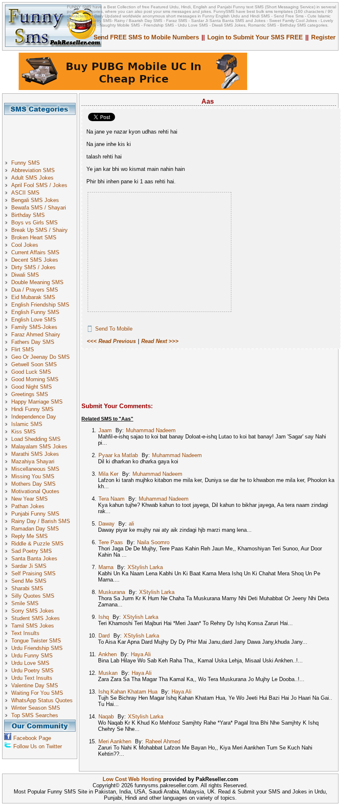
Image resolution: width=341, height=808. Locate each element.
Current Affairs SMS (35, 252)
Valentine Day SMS (34, 685)
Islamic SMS (26, 424)
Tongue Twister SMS (36, 641)
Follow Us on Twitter (37, 746)
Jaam (105, 430)
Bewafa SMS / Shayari (38, 207)
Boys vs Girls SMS (34, 222)
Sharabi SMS (27, 588)
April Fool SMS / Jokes (39, 185)
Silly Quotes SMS (32, 596)
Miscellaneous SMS (35, 469)
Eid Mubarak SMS (33, 297)
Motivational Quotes (35, 491)
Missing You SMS (32, 476)
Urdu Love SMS (30, 663)
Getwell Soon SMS (34, 364)
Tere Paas (110, 542)
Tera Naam (111, 499)
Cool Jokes (24, 245)
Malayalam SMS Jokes (39, 446)
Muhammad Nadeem (151, 430)
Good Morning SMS (35, 379)
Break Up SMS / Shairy (39, 230)
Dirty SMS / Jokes (33, 267)
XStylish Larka (145, 567)
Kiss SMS (23, 431)
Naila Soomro (153, 542)
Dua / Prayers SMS (34, 290)
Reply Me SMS (29, 536)
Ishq (103, 617)
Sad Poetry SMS (31, 551)
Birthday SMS (28, 215)
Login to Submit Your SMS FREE (255, 37)
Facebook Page (32, 738)
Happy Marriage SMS (37, 402)
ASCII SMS (25, 193)
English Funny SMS (35, 312)
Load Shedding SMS (36, 439)
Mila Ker (108, 474)
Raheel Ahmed (162, 741)
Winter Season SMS (35, 708)
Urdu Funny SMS (32, 655)
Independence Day (33, 417)
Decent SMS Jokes (34, 260)
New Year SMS (29, 499)
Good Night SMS (31, 387)
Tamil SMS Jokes (32, 626)
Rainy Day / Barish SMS (40, 521)
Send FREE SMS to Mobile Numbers (146, 37)
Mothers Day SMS (33, 484)
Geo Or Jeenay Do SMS (40, 357)
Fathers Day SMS (32, 342)
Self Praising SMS (33, 573)
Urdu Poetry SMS (32, 670)
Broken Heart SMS (33, 237)
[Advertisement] (43, 133)
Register (323, 37)
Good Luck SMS (31, 372)
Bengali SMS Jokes (35, 200)
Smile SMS (25, 603)
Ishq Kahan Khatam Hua (127, 692)
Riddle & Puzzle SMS (37, 543)
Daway (106, 524)
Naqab (106, 716)
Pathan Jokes (27, 506)
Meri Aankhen (114, 741)
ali (131, 524)
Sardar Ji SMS (29, 566)
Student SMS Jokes (35, 618)
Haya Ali (141, 654)
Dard (104, 636)
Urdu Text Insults (31, 678)
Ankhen (107, 654)
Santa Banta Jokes (34, 558)
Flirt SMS (22, 349)
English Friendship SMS (40, 305)
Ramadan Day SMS (35, 529)
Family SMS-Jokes (34, 327)
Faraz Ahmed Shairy (35, 334)
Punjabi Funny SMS (35, 514)
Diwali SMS (25, 275)
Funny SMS (25, 163)
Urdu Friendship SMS (37, 648)
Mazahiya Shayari (32, 461)
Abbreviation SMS (33, 170)
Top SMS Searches (34, 715)
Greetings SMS (29, 394)
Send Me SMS (29, 581)
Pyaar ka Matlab (118, 455)
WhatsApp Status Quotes (42, 700)
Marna (105, 567)
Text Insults (25, 633)
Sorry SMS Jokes (32, 611)
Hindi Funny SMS (32, 409)
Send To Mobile (113, 329)
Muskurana (111, 592)
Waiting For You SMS (37, 693)
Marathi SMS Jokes (35, 454)
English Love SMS (33, 319)
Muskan (108, 673)
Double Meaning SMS (37, 282)
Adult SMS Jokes (32, 178)
